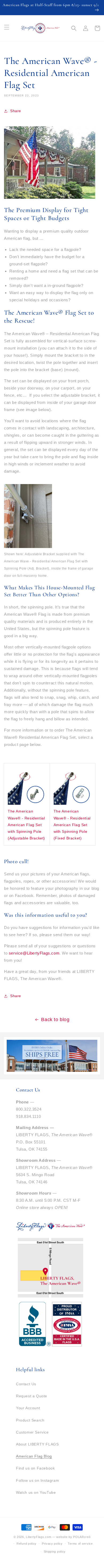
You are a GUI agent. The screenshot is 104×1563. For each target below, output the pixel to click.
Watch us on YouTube (36, 1492)
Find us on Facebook (35, 1468)
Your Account (28, 1408)
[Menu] (7, 27)
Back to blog (55, 1019)
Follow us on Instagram (37, 1480)
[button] (74, 28)
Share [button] (15, 111)
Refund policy (27, 1543)
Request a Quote (31, 1396)
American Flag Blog (34, 1456)
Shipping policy (55, 1551)
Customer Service (32, 1432)
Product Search (30, 1420)
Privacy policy (52, 1543)
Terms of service (80, 1543)
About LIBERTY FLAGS (37, 1444)
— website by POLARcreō (71, 1536)
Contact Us (26, 1384)
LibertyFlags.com (38, 1536)
